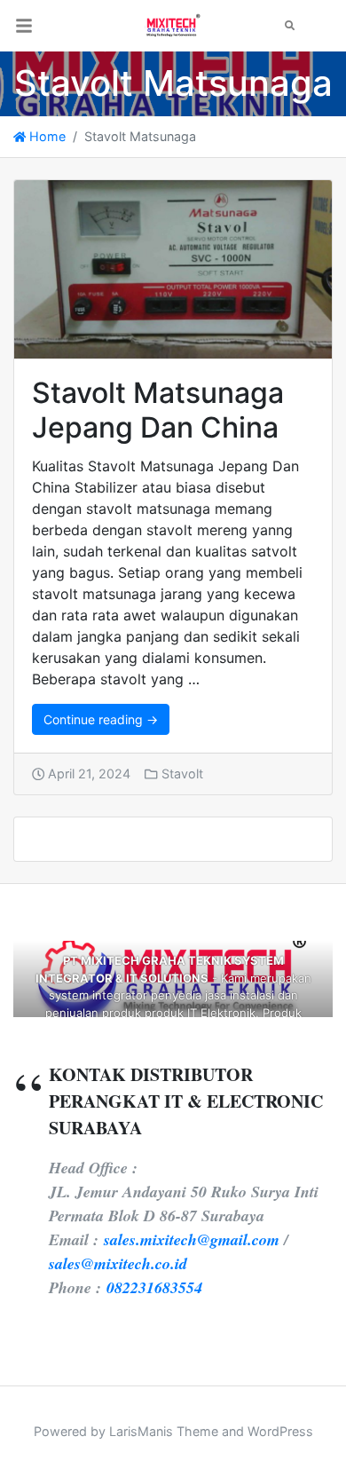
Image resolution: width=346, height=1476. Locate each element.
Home (46, 136)
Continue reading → (100, 719)
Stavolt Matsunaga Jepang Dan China (158, 409)
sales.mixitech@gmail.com (191, 1239)
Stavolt (182, 773)
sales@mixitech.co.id (118, 1263)
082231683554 (154, 1287)
